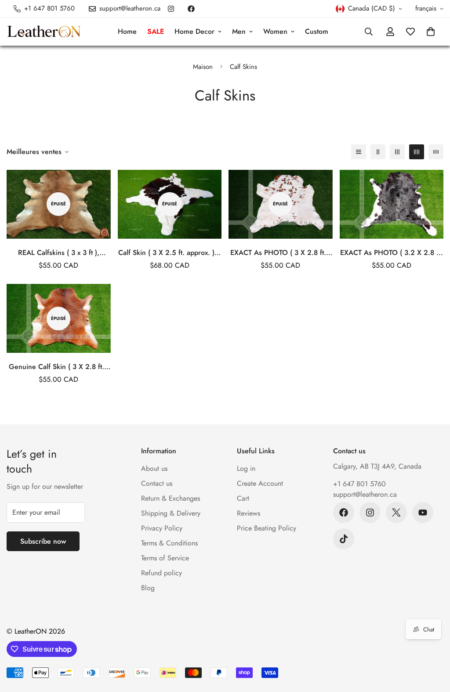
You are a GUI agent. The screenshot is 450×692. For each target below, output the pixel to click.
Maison (203, 67)
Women (275, 31)
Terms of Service (165, 558)
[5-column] (435, 151)
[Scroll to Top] (433, 644)
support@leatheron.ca (365, 494)
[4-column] (416, 151)
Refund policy (161, 573)
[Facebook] (191, 8)
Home (127, 31)
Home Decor (194, 31)
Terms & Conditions (169, 543)
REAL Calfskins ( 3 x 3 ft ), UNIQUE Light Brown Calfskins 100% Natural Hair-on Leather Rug (58, 252)
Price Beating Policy (266, 528)
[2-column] (377, 151)
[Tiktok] (343, 538)
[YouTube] (422, 512)
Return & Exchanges (170, 498)
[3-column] (397, 151)
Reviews (248, 513)
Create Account (260, 483)
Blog (148, 588)
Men (239, 31)
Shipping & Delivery (170, 513)
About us (154, 468)
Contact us (156, 483)
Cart (243, 498)
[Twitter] (396, 512)
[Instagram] (170, 8)
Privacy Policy (161, 528)
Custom (316, 31)
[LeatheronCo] (44, 31)
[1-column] (358, 151)
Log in (246, 468)
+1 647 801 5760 (359, 484)
